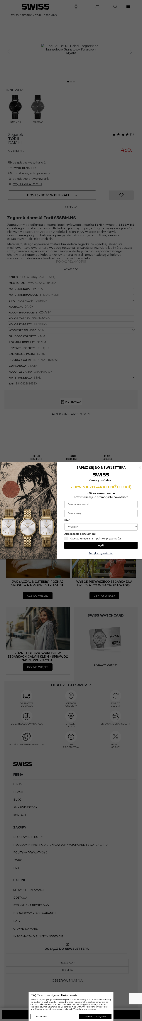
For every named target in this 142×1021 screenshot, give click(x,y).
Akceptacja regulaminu (80, 534)
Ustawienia (41, 1016)
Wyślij (101, 545)
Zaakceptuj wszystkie (95, 1016)
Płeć (67, 520)
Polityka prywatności (101, 553)
